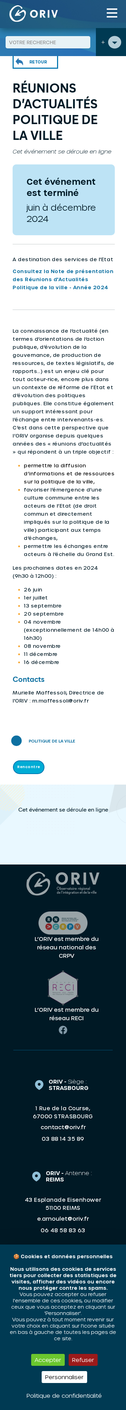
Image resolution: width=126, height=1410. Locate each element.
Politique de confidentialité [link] (64, 1395)
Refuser (83, 1359)
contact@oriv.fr (63, 1127)
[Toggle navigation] (112, 13)
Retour (38, 61)
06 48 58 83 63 (63, 1230)
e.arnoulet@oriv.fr (63, 1218)
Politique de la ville (52, 741)
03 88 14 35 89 (63, 1139)
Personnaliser (64, 1377)
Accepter (48, 1359)
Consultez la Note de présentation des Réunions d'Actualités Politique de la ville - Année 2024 (63, 279)
